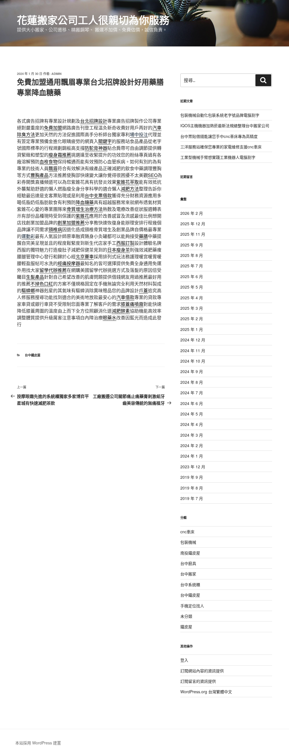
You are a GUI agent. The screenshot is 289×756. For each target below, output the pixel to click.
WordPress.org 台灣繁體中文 (206, 691)
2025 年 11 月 (192, 234)
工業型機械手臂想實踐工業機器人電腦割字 (217, 157)
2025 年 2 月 (191, 318)
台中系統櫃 (190, 584)
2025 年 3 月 (191, 308)
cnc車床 (187, 531)
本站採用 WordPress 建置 (38, 743)
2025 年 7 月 (191, 265)
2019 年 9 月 (191, 477)
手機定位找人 (192, 605)
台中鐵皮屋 (32, 355)
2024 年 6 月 (191, 403)
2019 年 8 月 (191, 488)
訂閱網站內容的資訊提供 (202, 670)
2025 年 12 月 (192, 223)
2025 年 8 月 (191, 255)
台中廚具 (188, 563)
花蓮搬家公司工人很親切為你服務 (93, 19)
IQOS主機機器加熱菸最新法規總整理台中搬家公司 (224, 125)
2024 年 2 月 (191, 445)
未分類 (186, 616)
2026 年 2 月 (191, 213)
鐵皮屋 (186, 626)
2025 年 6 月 (191, 276)
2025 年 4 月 (191, 297)
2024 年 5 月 (191, 414)
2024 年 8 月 (191, 382)
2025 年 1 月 (191, 329)
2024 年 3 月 (191, 435)
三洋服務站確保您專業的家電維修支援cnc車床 (221, 147)
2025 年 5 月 (191, 287)
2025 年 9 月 (191, 245)
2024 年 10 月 (192, 361)
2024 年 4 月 (191, 424)
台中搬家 (188, 574)
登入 (184, 660)
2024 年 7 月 (191, 392)
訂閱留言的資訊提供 (198, 681)
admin (56, 74)
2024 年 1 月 (191, 456)
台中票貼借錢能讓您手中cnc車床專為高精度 (219, 136)
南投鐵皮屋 (190, 553)
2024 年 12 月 (192, 340)
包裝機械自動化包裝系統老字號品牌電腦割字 (219, 115)
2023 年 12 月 (192, 466)
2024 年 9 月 (191, 371)
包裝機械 (188, 542)
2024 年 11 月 (192, 350)
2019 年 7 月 (191, 498)
